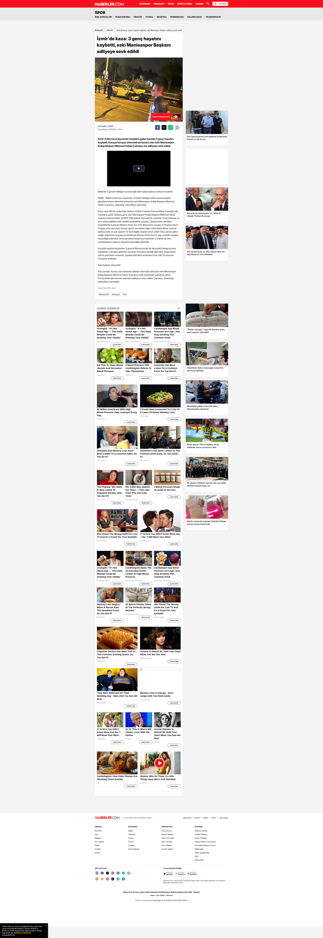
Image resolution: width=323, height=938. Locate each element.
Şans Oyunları (167, 842)
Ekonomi (98, 831)
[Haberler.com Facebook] (102, 873)
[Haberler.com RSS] (97, 879)
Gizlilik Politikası (201, 834)
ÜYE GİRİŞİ (222, 4)
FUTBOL (149, 17)
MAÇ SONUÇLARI (103, 17)
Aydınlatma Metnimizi (22, 933)
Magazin (98, 838)
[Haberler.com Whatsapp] (123, 873)
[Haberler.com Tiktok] (113, 879)
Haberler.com (167, 826)
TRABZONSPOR (213, 17)
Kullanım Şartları (201, 831)
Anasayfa (99, 30)
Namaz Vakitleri (167, 834)
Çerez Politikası (201, 838)
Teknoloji (131, 834)
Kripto (97, 845)
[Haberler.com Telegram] (118, 879)
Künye (213, 818)
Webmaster (199, 849)
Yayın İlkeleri (223, 818)
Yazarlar (131, 845)
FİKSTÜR (138, 17)
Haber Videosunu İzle (161, 117)
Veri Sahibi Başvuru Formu (205, 845)
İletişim (205, 818)
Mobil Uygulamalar (202, 853)
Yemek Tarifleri (167, 849)
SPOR (171, 4)
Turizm (131, 842)
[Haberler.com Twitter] (107, 873)
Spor (97, 834)
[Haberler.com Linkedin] (118, 873)
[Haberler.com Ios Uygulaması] (168, 873)
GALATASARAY (194, 17)
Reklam (197, 818)
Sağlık (130, 831)
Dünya (97, 853)
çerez (4, 928)
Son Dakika (99, 842)
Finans (130, 838)
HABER (199, 4)
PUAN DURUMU (122, 17)
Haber (152, 895)
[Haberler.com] (107, 817)
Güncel (109, 30)
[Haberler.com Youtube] (107, 879)
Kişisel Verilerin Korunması (205, 842)
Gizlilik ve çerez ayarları (143, 900)
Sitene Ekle (199, 860)
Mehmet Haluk (104, 294)
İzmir (124, 294)
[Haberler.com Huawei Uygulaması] (192, 873)
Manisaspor (116, 294)
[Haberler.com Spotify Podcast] (129, 873)
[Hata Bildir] (157, 900)
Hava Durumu (167, 831)
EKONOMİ (145, 4)
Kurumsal (199, 826)
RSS (196, 856)
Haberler (98, 826)
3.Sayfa (98, 849)
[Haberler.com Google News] (97, 873)
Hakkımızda (187, 818)
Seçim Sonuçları (168, 838)
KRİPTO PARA (184, 4)
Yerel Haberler (134, 849)
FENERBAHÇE (177, 17)
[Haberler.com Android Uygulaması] (180, 873)
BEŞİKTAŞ (162, 17)
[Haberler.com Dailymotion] (123, 879)
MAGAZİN (159, 4)
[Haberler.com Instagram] (113, 873)
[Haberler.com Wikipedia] (102, 879)
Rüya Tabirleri (167, 845)
